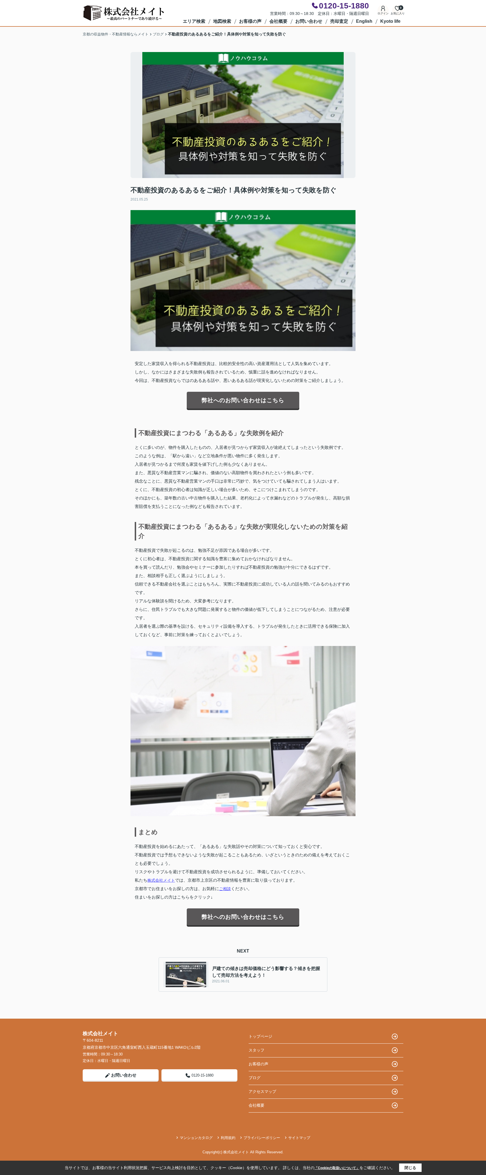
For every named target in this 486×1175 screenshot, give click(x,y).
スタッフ (256, 1050)
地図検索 (222, 21)
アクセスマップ (262, 1091)
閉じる (410, 1167)
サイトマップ (299, 1138)
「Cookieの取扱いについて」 (336, 1168)
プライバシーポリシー (262, 1138)
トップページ (260, 1036)
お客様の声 (250, 21)
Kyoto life (390, 21)
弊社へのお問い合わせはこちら (243, 400)
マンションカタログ (196, 1138)
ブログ (254, 1077)
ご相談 (225, 888)
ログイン (383, 13)
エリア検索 (194, 21)
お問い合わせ (308, 21)
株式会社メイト (161, 880)
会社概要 (278, 21)
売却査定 (339, 21)
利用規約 (228, 1138)
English (364, 21)
